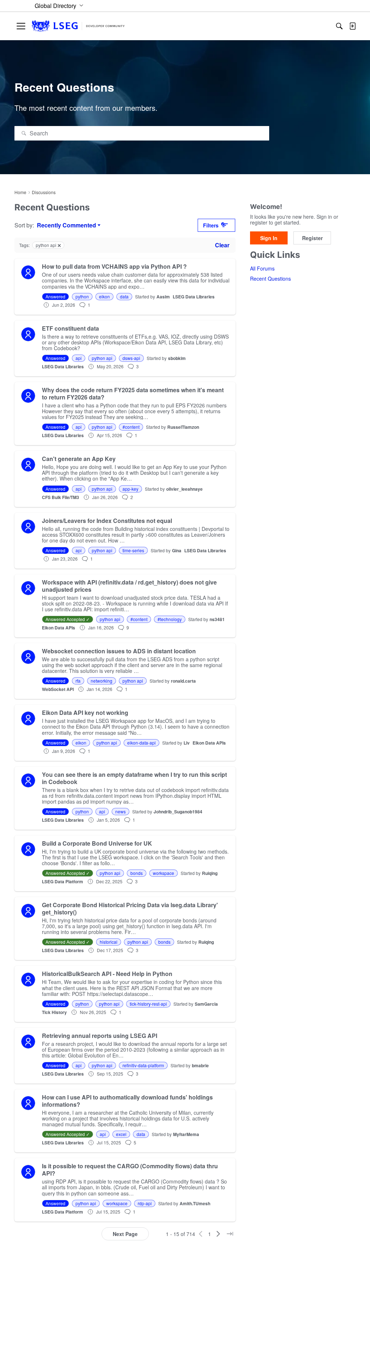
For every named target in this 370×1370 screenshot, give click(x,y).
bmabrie (200, 1065)
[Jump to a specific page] (230, 1234)
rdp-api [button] (145, 1203)
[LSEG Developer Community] (78, 26)
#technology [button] (170, 619)
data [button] (124, 296)
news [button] (120, 811)
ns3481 (217, 619)
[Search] (339, 26)
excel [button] (121, 1134)
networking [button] (101, 681)
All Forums (262, 268)
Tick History (54, 1012)
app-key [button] (130, 489)
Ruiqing (210, 873)
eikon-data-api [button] (141, 743)
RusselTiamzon (183, 427)
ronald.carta (183, 681)
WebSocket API (58, 689)
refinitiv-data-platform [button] (143, 1065)
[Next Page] (218, 1234)
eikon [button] (104, 296)
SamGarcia (206, 1004)
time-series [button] (133, 550)
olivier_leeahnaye (184, 489)
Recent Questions (270, 278)
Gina (176, 550)
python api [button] (102, 358)
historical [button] (108, 942)
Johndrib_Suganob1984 (178, 811)
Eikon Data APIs (58, 627)
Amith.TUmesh (195, 1203)
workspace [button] (163, 873)
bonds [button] (136, 873)
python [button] (82, 296)
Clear (222, 245)
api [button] (79, 358)
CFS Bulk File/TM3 (60, 497)
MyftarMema (186, 1134)
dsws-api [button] (131, 358)
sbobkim (177, 358)
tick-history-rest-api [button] (148, 1004)
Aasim (163, 296)
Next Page (125, 1233)
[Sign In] (352, 26)
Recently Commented (66, 225)
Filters (211, 225)
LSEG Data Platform (62, 881)
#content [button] (130, 427)
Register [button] (312, 238)
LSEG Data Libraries (194, 296)
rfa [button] (78, 681)
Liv (187, 743)
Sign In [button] (269, 238)
